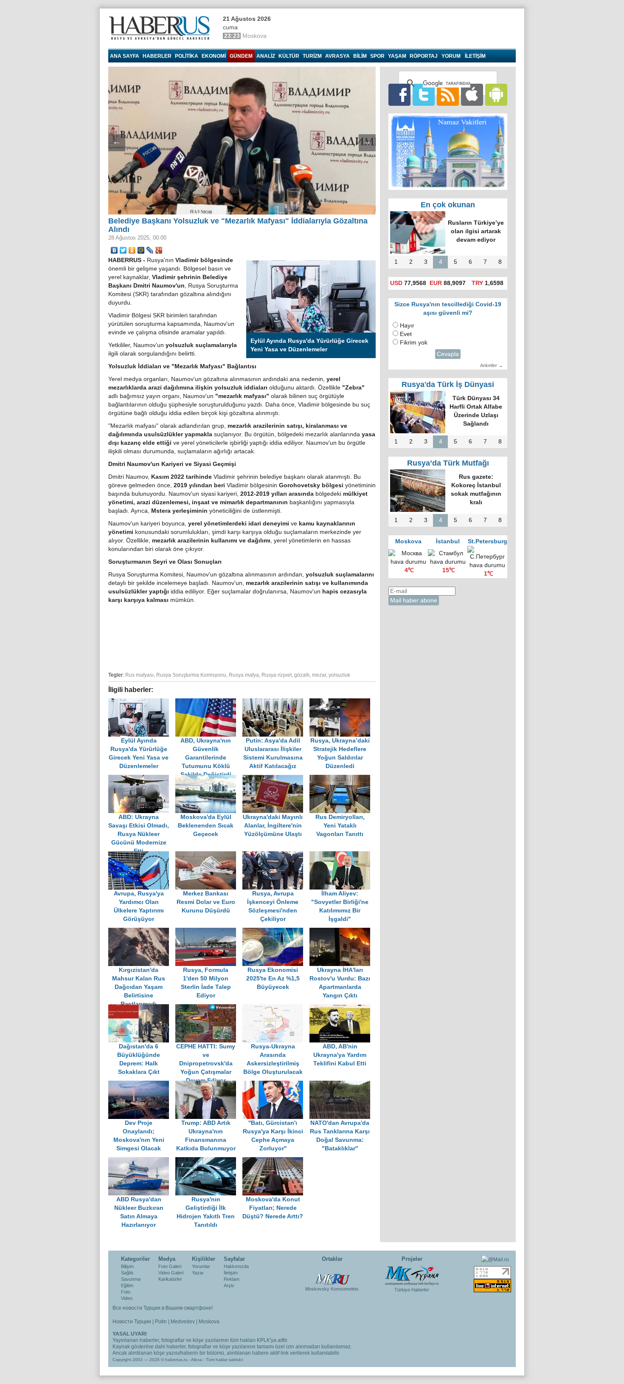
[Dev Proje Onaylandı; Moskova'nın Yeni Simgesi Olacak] (141, 1085)
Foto (125, 1291)
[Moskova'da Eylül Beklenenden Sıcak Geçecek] (208, 779)
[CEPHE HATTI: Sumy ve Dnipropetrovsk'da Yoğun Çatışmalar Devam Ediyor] (208, 1008)
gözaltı (301, 675)
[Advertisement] (242, 636)
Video (126, 1298)
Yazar (198, 1272)
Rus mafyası (139, 675)
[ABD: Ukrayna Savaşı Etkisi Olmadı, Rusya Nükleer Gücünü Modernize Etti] (141, 779)
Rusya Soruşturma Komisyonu (191, 675)
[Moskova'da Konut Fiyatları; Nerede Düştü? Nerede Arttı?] (275, 1161)
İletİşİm (475, 56)
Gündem (241, 56)
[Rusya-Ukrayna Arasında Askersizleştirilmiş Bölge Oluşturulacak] (275, 1008)
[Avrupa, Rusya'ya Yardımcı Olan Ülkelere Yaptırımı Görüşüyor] (141, 855)
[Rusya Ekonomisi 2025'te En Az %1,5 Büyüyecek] (275, 932)
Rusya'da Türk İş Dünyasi (448, 384)
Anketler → (491, 365)
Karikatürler (170, 1279)
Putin (161, 1322)
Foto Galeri (169, 1266)
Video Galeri (170, 1272)
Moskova (209, 1322)
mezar (319, 675)
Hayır (407, 325)
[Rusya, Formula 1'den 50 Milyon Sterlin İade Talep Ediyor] (208, 932)
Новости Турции (131, 1322)
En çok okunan (448, 205)
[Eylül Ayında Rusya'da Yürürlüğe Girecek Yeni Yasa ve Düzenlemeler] (141, 702)
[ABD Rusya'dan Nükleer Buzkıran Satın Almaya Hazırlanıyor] (141, 1161)
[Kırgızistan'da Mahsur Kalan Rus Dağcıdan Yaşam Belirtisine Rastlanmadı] (141, 932)
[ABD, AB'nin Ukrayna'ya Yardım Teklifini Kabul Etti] (342, 1008)
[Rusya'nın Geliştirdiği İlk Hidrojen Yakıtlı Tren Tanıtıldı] (208, 1161)
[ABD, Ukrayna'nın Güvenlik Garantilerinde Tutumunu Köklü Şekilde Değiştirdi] (208, 702)
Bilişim (127, 1266)
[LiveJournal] (150, 250)
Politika (186, 56)
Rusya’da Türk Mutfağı (448, 463)
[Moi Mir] (141, 250)
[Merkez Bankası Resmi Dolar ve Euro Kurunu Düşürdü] (208, 855)
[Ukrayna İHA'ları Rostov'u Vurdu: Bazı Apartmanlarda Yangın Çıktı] (342, 932)
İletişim (231, 1272)
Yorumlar (201, 1266)
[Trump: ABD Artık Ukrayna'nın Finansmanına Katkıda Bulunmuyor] (208, 1085)
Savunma (131, 1279)
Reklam (231, 1279)
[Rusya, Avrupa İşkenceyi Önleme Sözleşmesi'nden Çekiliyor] (275, 855)
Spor (377, 56)
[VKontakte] (114, 250)
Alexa (196, 1359)
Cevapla (448, 354)
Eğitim (127, 1285)
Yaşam (397, 56)
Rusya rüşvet (276, 675)
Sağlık (127, 1272)
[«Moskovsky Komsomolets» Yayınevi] (332, 1275)
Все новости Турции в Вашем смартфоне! (162, 1308)
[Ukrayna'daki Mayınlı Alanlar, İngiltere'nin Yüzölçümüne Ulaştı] (275, 779)
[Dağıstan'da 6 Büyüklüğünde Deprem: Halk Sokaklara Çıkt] (141, 1008)
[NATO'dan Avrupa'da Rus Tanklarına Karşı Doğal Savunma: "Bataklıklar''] (342, 1085)
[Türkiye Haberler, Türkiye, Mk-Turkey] (412, 1275)
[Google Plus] (159, 250)
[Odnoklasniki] (132, 250)
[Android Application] (496, 94)
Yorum (451, 56)
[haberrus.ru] (161, 28)
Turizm (312, 56)
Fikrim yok (413, 342)
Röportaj (424, 56)
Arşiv (229, 1285)
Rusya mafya (244, 675)
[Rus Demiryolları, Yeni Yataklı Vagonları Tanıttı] (342, 779)
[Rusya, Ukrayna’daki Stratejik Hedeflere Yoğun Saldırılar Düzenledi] (342, 702)
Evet (406, 334)
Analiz (265, 56)
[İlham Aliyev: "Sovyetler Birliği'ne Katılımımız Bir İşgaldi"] (342, 855)
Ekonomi (214, 56)
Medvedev (183, 1322)
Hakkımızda (236, 1266)
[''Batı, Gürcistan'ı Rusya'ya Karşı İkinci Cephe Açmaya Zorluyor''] (275, 1085)
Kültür (288, 56)
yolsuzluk (339, 675)
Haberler (157, 56)
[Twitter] (123, 250)
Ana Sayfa (124, 56)
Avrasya (337, 56)
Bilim (360, 56)
